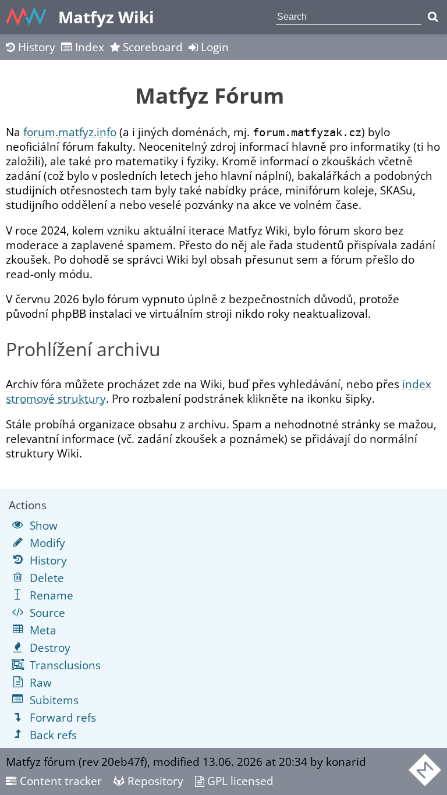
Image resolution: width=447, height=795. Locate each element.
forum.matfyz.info (69, 132)
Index (88, 47)
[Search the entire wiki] (432, 17)
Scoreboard (151, 47)
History (35, 47)
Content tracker (59, 780)
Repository (154, 780)
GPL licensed (239, 780)
